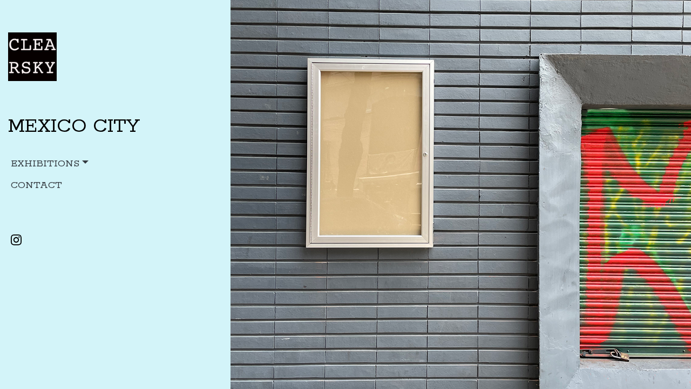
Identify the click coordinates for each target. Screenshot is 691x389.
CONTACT (36, 185)
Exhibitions (45, 164)
